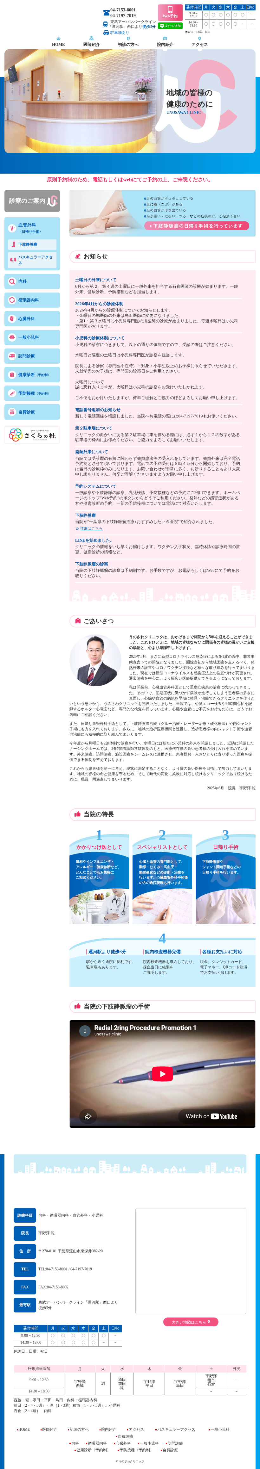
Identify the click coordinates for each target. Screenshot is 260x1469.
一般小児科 (28, 337)
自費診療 (26, 412)
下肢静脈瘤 (27, 244)
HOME (58, 44)
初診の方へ (128, 44)
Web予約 (170, 16)
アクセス (200, 44)
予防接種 (34, 393)
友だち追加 (173, 25)
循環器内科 (28, 300)
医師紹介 (91, 44)
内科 (22, 281)
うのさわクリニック (130, 1188)
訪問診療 (26, 356)
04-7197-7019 (123, 15)
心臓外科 (26, 318)
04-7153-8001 (123, 9)
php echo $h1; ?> (52, 19)
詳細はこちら (91, 528)
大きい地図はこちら (189, 1322)
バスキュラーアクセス (35, 260)
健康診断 (34, 374)
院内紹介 (165, 44)
